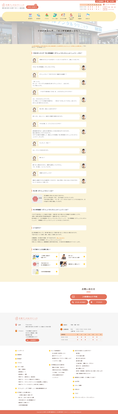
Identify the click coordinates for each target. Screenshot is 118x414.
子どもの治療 (63, 18)
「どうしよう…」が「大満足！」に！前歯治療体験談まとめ (32, 388)
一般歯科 (79, 18)
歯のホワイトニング (56, 356)
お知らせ (88, 18)
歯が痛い (78, 353)
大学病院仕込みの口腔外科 (57, 365)
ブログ (76, 393)
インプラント (55, 377)
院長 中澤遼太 (22, 369)
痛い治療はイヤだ (80, 368)
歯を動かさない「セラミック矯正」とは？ (62, 358)
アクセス (47, 18)
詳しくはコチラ (60, 238)
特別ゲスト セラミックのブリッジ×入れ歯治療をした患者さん (33, 382)
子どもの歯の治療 (80, 356)
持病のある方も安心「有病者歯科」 (60, 370)
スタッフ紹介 (55, 18)
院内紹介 (38, 18)
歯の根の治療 (79, 361)
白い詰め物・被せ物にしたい (59, 353)
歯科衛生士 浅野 (23, 374)
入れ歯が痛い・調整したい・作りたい (84, 363)
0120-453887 (80, 302)
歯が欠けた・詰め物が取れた (82, 366)
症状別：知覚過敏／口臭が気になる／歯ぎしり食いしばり (89, 371)
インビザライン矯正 (56, 361)
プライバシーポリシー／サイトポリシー (85, 397)
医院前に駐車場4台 (32, 7)
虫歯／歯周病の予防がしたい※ (83, 373)
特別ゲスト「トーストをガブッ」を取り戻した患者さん (31, 384)
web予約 (112, 1)
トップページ (20, 350)
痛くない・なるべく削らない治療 (26, 397)
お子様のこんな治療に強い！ (24, 392)
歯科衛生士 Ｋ (22, 372)
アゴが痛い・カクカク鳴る (58, 372)
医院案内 (30, 18)
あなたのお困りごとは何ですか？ (83, 350)
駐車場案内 (101, 1)
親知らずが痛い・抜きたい (58, 367)
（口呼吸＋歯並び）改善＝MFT (26, 395)
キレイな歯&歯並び (71, 18)
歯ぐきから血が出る (80, 358)
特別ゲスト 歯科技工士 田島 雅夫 (27, 377)
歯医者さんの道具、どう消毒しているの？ (85, 377)
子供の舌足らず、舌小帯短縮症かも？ (27, 400)
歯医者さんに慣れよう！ (24, 402)
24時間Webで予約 (89, 297)
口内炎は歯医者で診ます (58, 375)
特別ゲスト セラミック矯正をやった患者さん (29, 379)
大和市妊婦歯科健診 (23, 405)
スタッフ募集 (78, 385)
